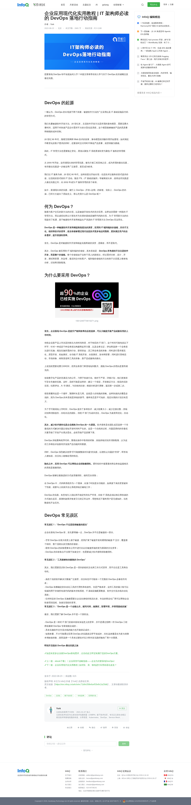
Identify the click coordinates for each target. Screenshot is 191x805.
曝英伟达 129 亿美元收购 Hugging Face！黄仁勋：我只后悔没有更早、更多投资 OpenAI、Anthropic (155, 58)
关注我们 (68, 788)
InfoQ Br (170, 784)
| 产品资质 (152, 801)
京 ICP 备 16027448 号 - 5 (112, 801)
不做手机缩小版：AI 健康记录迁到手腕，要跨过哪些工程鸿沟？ (155, 82)
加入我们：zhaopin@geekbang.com (91, 784)
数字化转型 (68, 696)
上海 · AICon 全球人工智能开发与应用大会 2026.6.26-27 (137, 778)
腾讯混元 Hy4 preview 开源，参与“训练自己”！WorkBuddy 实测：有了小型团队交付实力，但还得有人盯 (155, 41)
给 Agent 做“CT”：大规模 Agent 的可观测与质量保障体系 (156, 66)
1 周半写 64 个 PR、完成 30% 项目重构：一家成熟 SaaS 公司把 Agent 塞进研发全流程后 (156, 49)
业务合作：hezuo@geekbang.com (90, 778)
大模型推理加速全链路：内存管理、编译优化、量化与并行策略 (156, 74)
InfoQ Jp (170, 778)
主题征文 (87, 5)
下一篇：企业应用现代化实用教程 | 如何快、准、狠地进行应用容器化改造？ (82, 664)
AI (97, 5)
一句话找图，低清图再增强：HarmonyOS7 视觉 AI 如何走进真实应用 (155, 24)
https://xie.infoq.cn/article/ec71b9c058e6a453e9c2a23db (81, 684)
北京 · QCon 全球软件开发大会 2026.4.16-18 (133, 775)
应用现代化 (92, 696)
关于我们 (68, 775)
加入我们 (68, 784)
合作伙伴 (68, 781)
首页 (63, 5)
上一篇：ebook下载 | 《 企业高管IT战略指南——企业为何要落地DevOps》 (81, 660)
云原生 (58, 696)
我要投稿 (68, 778)
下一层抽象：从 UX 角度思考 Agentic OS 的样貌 (155, 32)
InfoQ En (170, 775)
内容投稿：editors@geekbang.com (90, 775)
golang (105, 5)
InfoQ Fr (170, 781)
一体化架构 (80, 696)
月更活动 (74, 5)
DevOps (49, 696)
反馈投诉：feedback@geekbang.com (91, 781)
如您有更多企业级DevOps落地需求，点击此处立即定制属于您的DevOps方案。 (83, 653)
